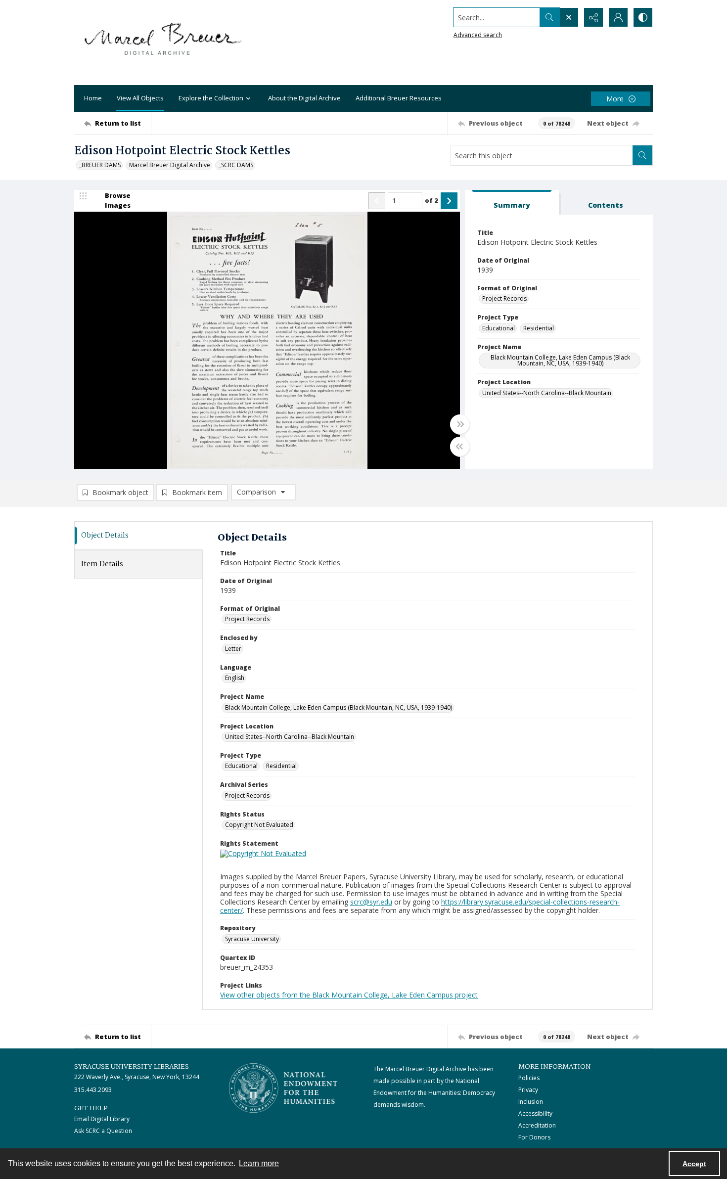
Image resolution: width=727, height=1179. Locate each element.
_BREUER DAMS (100, 165)
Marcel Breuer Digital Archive (169, 165)
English (234, 678)
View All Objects (140, 97)
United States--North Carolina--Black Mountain (546, 393)
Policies (529, 1078)
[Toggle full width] (460, 424)
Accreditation (537, 1125)
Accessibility (535, 1113)
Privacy (528, 1090)
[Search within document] (642, 155)
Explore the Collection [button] (211, 97)
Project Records (504, 298)
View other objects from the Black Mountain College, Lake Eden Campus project (349, 994)
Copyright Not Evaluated (259, 824)
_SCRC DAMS (236, 165)
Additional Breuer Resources (399, 97)
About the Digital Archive (304, 97)
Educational (498, 328)
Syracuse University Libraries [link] (131, 1066)
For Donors (534, 1137)
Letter (233, 648)
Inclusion (530, 1101)
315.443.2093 (93, 1090)
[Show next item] (449, 200)
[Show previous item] (376, 200)
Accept (694, 1164)
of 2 (431, 200)
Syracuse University (252, 939)
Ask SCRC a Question (103, 1131)
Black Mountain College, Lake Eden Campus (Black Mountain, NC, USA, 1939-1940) (560, 360)
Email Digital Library (102, 1119)
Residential (538, 328)
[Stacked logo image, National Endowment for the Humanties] (283, 1088)
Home (93, 97)
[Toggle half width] (460, 446)
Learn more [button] (259, 1163)
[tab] (512, 202)
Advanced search (478, 35)
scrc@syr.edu (371, 902)
